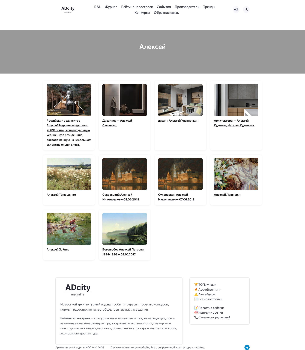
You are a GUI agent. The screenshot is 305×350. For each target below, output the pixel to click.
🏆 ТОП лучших (205, 284)
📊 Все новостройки (208, 299)
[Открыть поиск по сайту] (246, 9)
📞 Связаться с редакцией (212, 317)
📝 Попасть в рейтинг (209, 308)
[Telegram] (247, 347)
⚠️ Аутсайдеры (204, 294)
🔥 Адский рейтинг (207, 289)
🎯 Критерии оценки (208, 312)
